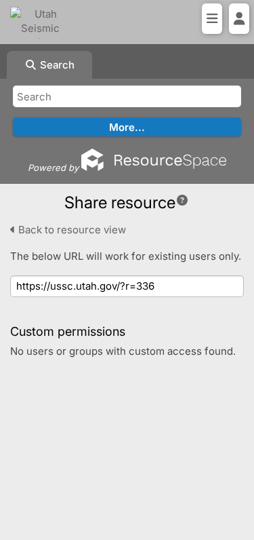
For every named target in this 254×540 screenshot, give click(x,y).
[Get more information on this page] (182, 200)
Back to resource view (71, 229)
